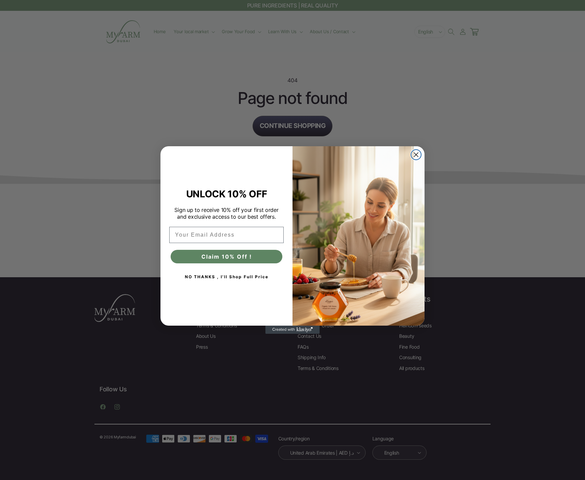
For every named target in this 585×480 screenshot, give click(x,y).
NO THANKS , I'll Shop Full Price (226, 276)
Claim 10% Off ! (226, 256)
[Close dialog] (416, 155)
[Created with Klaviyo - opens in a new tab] (292, 330)
